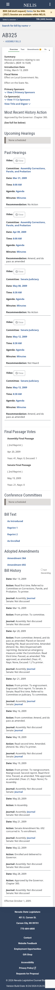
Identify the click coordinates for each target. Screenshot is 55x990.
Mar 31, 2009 (20, 178)
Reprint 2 (12, 534)
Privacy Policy (26, 968)
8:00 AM (17, 184)
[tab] (13, 49)
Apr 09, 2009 (19, 232)
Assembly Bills (13, 41)
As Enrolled (13, 541)
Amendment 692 (16, 564)
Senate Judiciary (30, 279)
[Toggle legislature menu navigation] (49, 4)
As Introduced (15, 521)
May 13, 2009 (20, 387)
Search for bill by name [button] (15, 25)
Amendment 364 (16, 558)
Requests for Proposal (27, 973)
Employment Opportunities (27, 949)
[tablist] (27, 477)
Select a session (9, 20)
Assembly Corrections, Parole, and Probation (26, 170)
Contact (27, 937)
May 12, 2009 (20, 336)
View (20, 160)
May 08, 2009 (20, 285)
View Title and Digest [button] (16, 103)
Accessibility (27, 962)
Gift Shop (27, 954)
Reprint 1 (12, 527)
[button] (19, 92)
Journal (31, 598)
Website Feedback (27, 943)
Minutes (21, 197)
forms (30, 11)
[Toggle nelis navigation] (8, 4)
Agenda (20, 191)
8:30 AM (17, 292)
